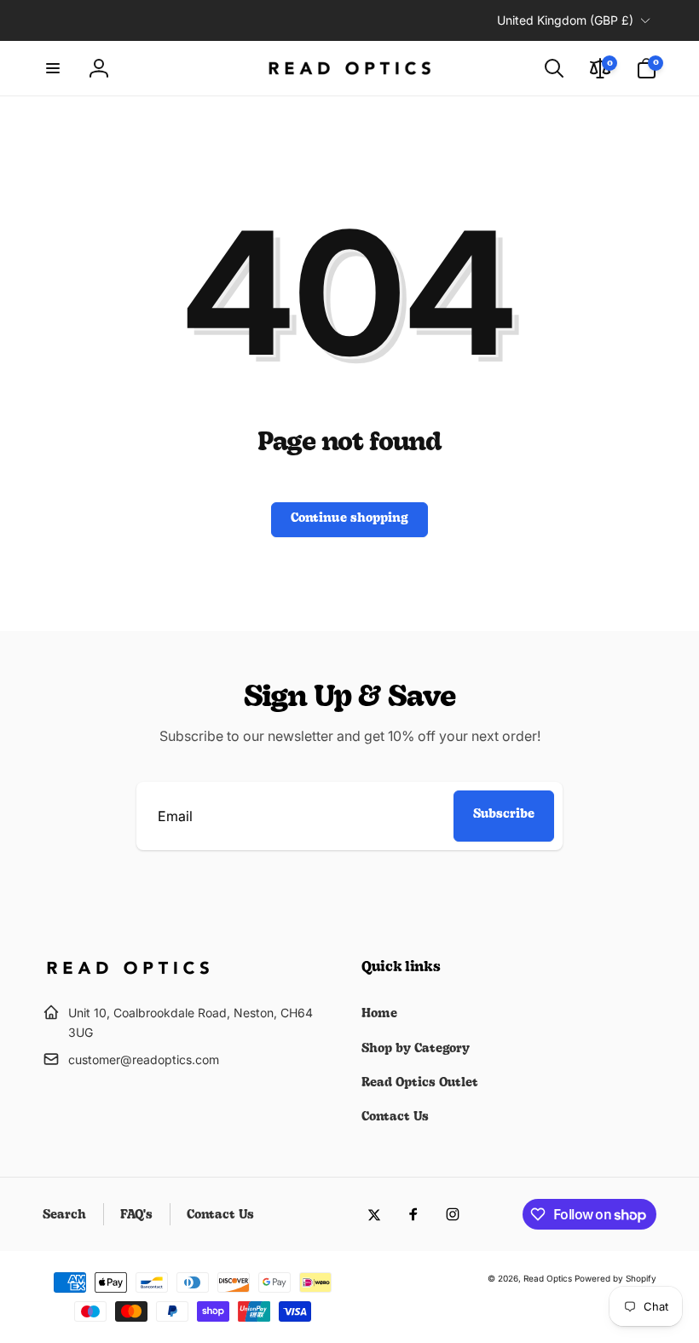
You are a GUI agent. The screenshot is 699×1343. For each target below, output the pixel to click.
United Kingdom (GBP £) (565, 20)
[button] (53, 68)
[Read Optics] (128, 971)
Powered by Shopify (615, 1278)
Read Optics (547, 1278)
